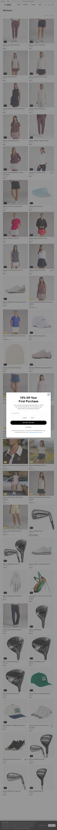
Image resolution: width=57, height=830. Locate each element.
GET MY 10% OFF (28, 422)
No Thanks (28, 427)
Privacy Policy (39, 432)
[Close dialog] (48, 394)
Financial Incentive (32, 432)
